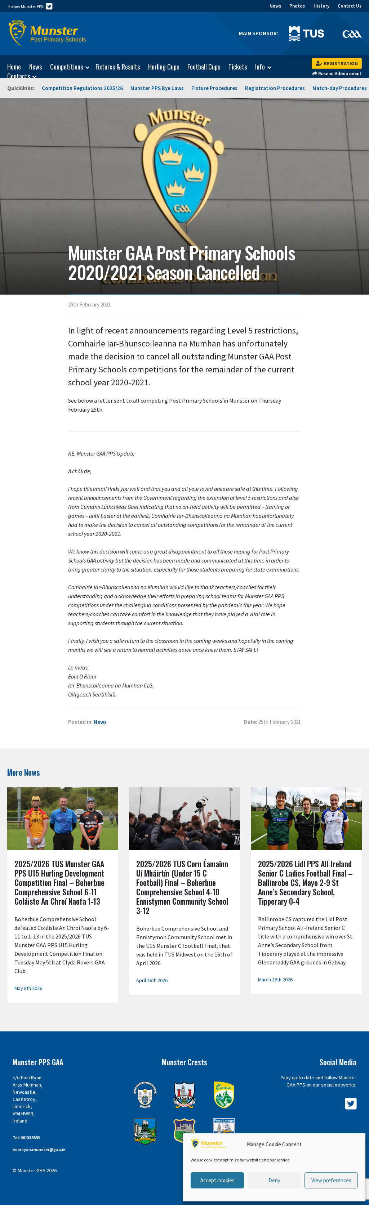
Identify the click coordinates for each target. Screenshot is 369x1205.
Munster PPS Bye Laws (157, 88)
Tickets (237, 67)
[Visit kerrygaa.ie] (224, 1095)
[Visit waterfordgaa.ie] (224, 1131)
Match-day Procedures (339, 88)
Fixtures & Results (117, 67)
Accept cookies (217, 1180)
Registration (340, 63)
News (275, 6)
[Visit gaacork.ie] (184, 1095)
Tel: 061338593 (26, 1137)
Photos (297, 6)
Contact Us (349, 6)
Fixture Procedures (214, 88)
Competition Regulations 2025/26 (82, 88)
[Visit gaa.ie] (352, 33)
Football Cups (203, 67)
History (321, 6)
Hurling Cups (163, 67)
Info (260, 67)
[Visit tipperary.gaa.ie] (184, 1131)
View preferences (331, 1180)
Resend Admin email (339, 74)
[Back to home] (47, 33)
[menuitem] (10, 67)
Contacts (18, 76)
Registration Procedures (275, 88)
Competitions (66, 67)
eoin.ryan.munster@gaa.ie (39, 1149)
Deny (274, 1180)
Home (14, 67)
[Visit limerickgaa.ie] (145, 1131)
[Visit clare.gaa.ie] (145, 1095)
